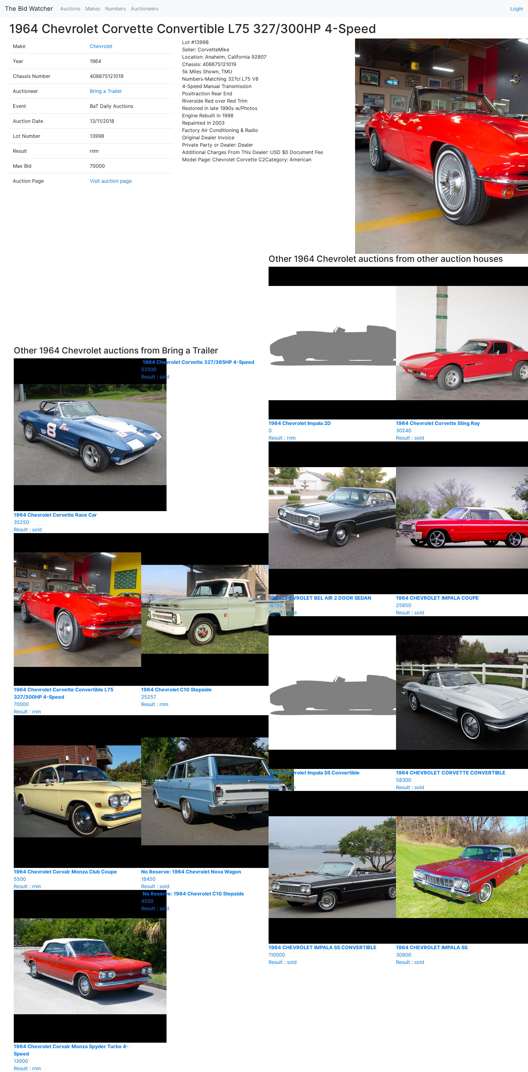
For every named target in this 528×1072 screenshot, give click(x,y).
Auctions (70, 8)
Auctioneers (144, 8)
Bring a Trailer (106, 91)
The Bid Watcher (29, 8)
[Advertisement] (136, 299)
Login (516, 8)
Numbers (115, 8)
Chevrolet (101, 46)
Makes (92, 8)
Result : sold (197, 369)
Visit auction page (111, 181)
